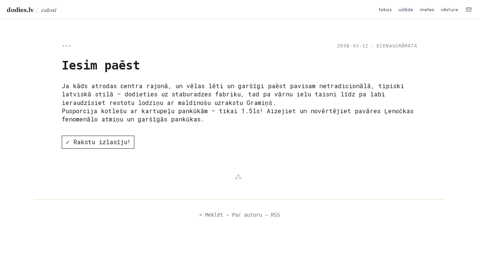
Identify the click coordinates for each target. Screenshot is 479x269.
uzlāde (406, 9)
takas (385, 9)
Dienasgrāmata (396, 46)
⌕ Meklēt (211, 215)
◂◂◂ (66, 46)
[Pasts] (468, 9)
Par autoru (247, 215)
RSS (275, 215)
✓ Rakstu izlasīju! (98, 142)
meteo (427, 9)
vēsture (449, 9)
